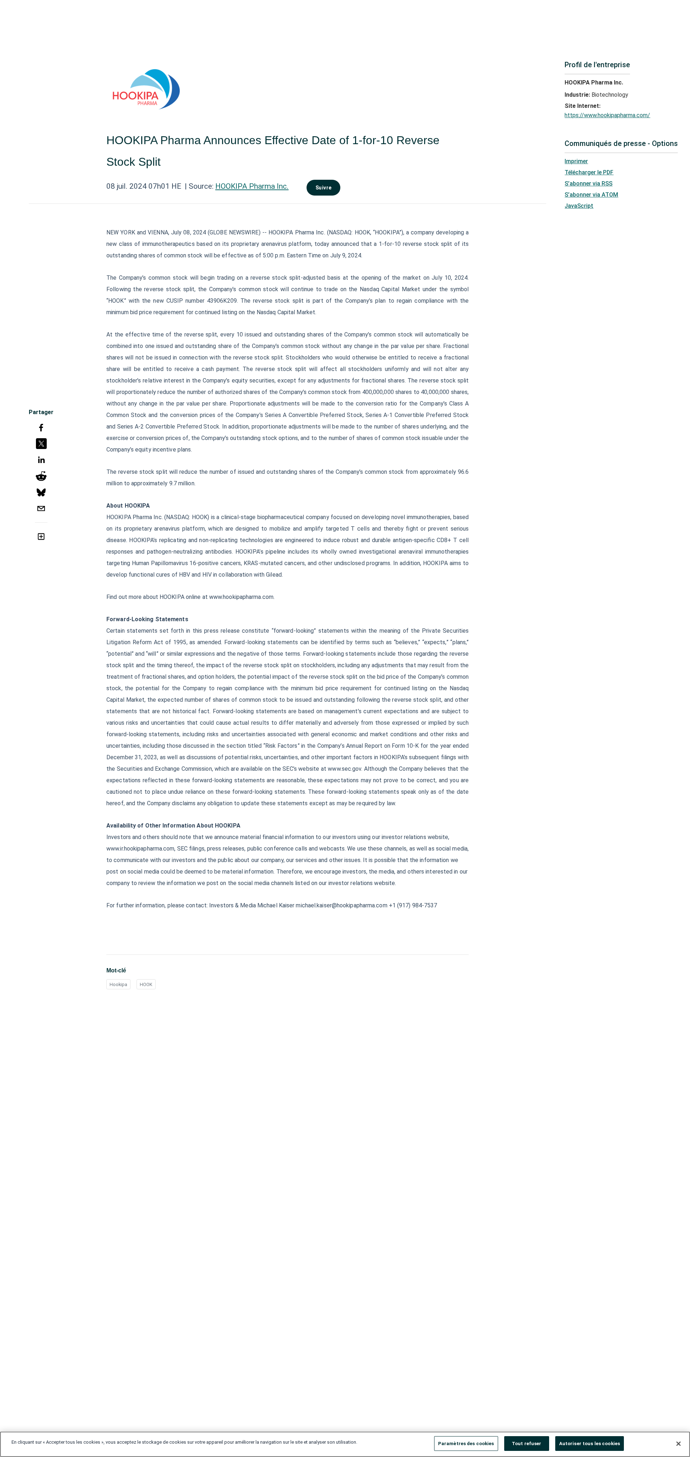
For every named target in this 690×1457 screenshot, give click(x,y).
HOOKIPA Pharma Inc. (252, 186)
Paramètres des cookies (466, 1443)
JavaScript (579, 205)
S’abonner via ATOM (591, 194)
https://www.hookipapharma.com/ (607, 115)
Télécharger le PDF (589, 172)
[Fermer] (678, 1444)
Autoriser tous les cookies (589, 1443)
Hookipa (118, 984)
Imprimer (576, 161)
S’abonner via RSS (588, 183)
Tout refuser (527, 1443)
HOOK (146, 984)
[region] (345, 1444)
